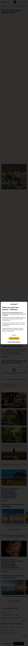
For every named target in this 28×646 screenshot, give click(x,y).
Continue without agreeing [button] (14, 342)
